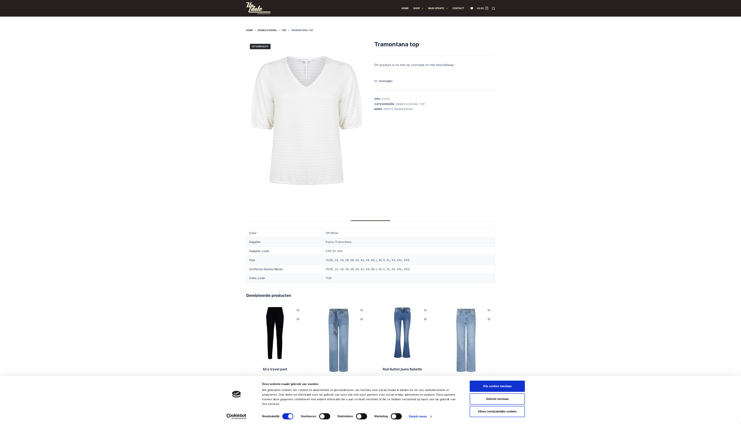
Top (422, 104)
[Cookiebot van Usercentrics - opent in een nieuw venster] (236, 416)
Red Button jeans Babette (402, 369)
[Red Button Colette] (339, 340)
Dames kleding (407, 104)
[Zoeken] (493, 8)
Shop (416, 8)
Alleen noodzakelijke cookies (497, 411)
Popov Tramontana (398, 109)
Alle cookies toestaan (497, 386)
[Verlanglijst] (471, 8)
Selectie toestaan (497, 398)
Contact (458, 8)
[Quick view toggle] (298, 319)
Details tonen (418, 416)
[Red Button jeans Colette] (466, 340)
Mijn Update (436, 8)
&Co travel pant (275, 369)
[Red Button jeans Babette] (402, 333)
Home (405, 8)
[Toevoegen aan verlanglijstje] (298, 310)
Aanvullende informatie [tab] (370, 216)
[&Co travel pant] (275, 333)
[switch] (324, 416)
